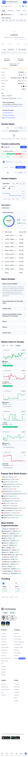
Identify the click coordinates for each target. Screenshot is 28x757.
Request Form (4, 686)
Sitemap (3, 674)
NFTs (2, 663)
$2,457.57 (11, 540)
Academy (3, 633)
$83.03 (11, 550)
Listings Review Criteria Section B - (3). (12, 106)
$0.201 (10, 557)
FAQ (2, 692)
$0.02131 (12, 535)
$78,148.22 (11, 533)
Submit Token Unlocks (9, 115)
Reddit (15, 697)
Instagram (16, 692)
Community (17, 686)
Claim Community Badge (9, 117)
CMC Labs (4, 639)
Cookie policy (17, 644)
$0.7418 (9, 566)
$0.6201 (10, 552)
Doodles (3, 672)
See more (24, 151)
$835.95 (10, 545)
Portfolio (3, 666)
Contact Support (5, 689)
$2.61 (12, 554)
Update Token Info (8, 112)
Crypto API (4, 652)
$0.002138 (10, 528)
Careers (16, 658)
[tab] (16, 49)
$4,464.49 (11, 561)
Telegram (16, 689)
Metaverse (9, 95)
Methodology (17, 652)
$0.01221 (12, 531)
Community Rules (18, 647)
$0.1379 (10, 564)
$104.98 (10, 542)
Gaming (3, 95)
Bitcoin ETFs (4, 650)
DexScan (3, 655)
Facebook (16, 695)
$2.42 (12, 571)
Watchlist (3, 669)
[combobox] (14, 52)
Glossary (3, 695)
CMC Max (3, 641)
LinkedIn (16, 700)
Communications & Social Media (9, 98)
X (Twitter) (16, 684)
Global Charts (4, 661)
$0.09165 (9, 547)
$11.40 (10, 559)
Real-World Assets (6, 658)
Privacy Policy (17, 639)
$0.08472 (11, 568)
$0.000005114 (12, 573)
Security (16, 655)
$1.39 (9, 538)
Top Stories (4, 644)
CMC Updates (5, 647)
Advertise (3, 636)
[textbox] (16, 163)
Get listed (3, 684)
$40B (6, 6)
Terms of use (17, 636)
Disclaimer (16, 650)
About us (16, 633)
